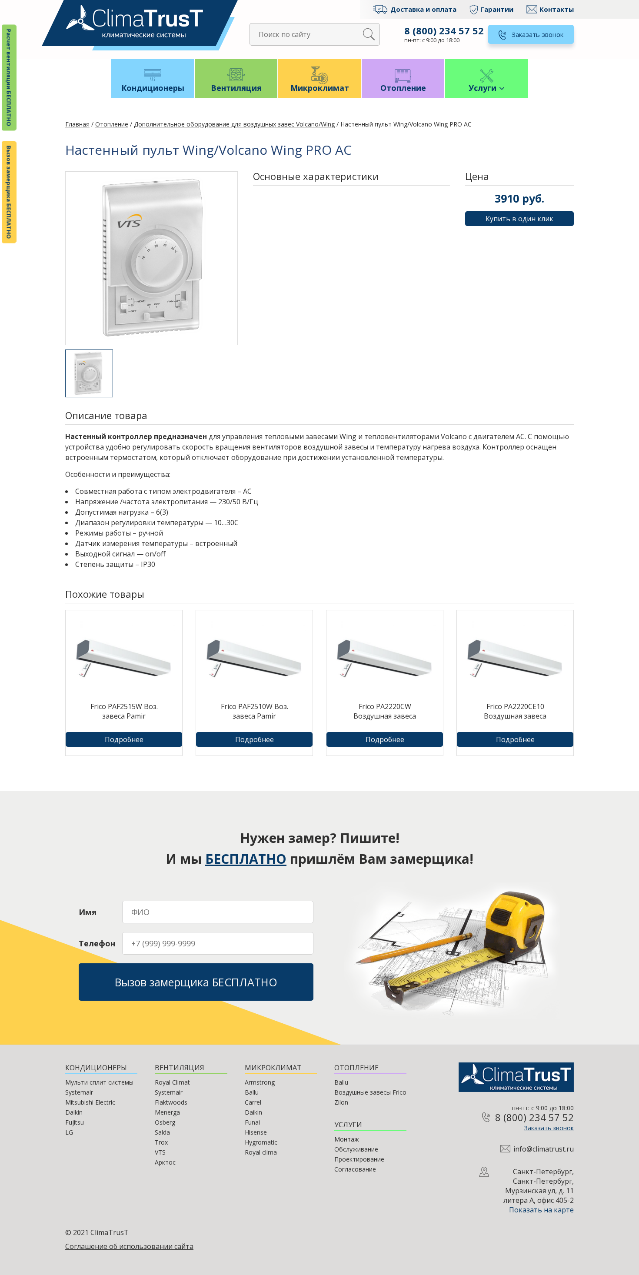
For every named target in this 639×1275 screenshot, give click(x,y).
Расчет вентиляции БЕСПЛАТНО (9, 78)
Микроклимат (319, 88)
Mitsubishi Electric (90, 1102)
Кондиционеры (152, 88)
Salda (162, 1132)
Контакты (556, 9)
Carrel (253, 1102)
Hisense (256, 1132)
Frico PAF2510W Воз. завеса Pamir (254, 711)
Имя (88, 912)
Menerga (167, 1112)
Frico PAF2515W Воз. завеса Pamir (124, 711)
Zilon (341, 1102)
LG (69, 1132)
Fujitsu (74, 1122)
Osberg (165, 1122)
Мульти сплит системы (99, 1082)
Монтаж (346, 1139)
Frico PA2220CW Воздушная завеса (384, 711)
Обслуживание (356, 1149)
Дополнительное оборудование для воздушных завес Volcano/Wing (234, 124)
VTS (160, 1152)
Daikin (74, 1112)
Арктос (165, 1162)
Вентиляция (236, 88)
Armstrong (260, 1082)
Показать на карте (541, 1210)
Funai (252, 1122)
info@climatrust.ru (543, 1149)
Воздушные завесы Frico (370, 1092)
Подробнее (124, 739)
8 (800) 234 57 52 (444, 30)
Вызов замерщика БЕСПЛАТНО (9, 192)
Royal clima (261, 1152)
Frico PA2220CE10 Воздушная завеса (515, 711)
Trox (161, 1142)
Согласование (355, 1169)
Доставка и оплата (423, 9)
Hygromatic (261, 1142)
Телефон (97, 943)
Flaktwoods (171, 1102)
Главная (77, 124)
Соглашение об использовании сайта (129, 1246)
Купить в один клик (519, 218)
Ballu (252, 1092)
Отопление (403, 88)
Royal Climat (172, 1082)
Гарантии (496, 9)
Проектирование (359, 1159)
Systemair (79, 1092)
